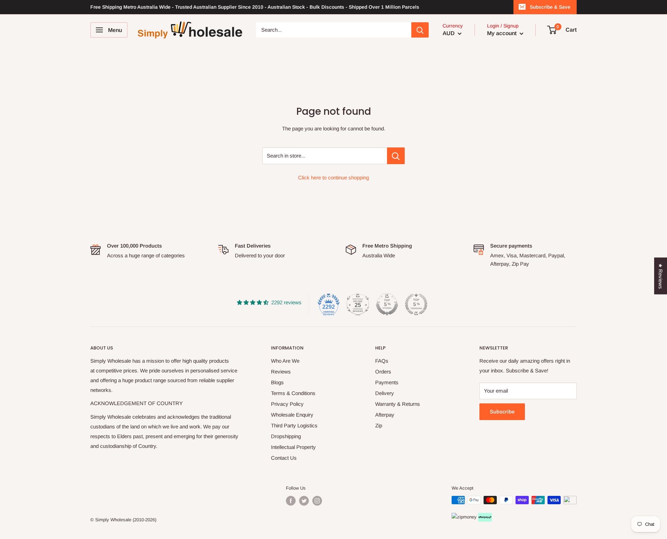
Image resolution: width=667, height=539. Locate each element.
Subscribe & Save (550, 7)
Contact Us (284, 458)
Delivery (384, 393)
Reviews (281, 372)
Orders (383, 372)
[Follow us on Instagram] (317, 501)
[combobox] (333, 30)
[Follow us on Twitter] (304, 501)
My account (502, 33)
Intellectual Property (293, 447)
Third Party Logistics (294, 425)
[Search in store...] (396, 155)
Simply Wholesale (113, 519)
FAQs (381, 361)
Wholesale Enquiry (292, 415)
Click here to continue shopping (333, 177)
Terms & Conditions (293, 393)
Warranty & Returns (397, 404)
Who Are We (285, 361)
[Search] (420, 30)
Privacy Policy (287, 404)
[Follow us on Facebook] (291, 501)
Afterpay (384, 415)
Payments (386, 382)
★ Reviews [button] (661, 276)
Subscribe (502, 412)
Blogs (277, 382)
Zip (378, 425)
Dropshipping (286, 436)
